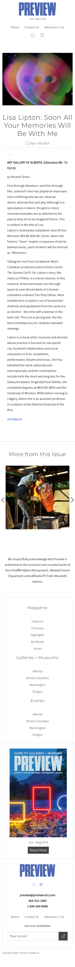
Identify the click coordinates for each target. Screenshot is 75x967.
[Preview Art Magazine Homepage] (38, 870)
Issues (37, 649)
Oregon (37, 692)
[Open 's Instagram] (41, 885)
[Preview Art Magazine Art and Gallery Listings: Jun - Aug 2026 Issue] (38, 793)
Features (37, 621)
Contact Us (32, 27)
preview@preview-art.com (37, 895)
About (15, 27)
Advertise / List (54, 27)
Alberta (37, 671)
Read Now (38, 850)
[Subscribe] (63, 936)
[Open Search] (32, 36)
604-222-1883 (38, 901)
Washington (37, 685)
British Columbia (37, 678)
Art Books (37, 642)
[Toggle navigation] (42, 35)
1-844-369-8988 (37, 906)
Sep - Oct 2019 (39, 143)
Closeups (37, 628)
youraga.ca (14, 419)
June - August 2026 (37, 18)
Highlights (37, 635)
